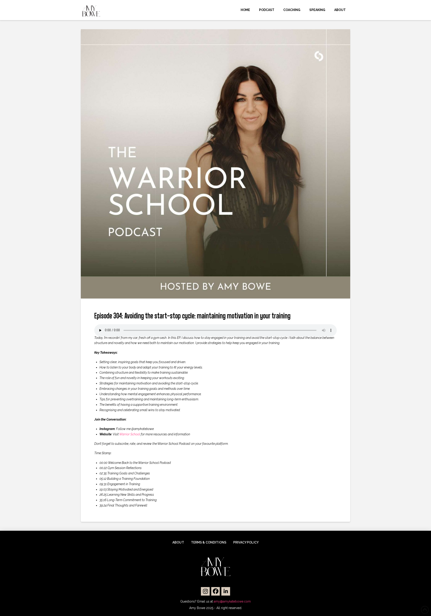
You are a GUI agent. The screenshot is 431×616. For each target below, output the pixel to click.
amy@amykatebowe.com (232, 601)
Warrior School (129, 434)
